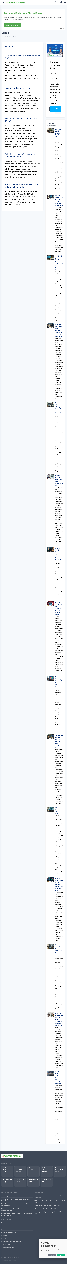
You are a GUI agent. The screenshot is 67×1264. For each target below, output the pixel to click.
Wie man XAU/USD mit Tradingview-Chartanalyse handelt (15, 1200)
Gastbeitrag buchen (8, 1247)
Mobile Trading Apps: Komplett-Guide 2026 (47, 1205)
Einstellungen (53, 1252)
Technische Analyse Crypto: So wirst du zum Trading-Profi (59, 741)
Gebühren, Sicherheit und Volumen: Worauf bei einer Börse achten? (59, 1078)
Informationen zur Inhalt (9, 1232)
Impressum (5, 1222)
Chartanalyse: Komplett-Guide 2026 (12, 1196)
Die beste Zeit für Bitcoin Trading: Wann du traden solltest (58, 135)
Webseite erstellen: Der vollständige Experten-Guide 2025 (49, 1201)
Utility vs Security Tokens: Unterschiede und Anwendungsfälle (14, 1209)
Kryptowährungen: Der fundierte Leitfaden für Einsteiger (47, 1196)
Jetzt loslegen (55, 109)
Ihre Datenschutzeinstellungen (11, 1241)
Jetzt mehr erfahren (12, 25)
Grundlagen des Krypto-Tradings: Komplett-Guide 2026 (49, 1212)
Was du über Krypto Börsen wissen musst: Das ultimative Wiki (59, 884)
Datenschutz (6, 1226)
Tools (4, 1238)
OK (60, 1255)
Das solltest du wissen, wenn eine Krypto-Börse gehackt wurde (15, 1204)
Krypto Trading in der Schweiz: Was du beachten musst (58, 608)
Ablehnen (51, 1255)
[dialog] (53, 1248)
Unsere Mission (7, 1229)
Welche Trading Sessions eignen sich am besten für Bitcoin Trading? (59, 554)
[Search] (55, 2)
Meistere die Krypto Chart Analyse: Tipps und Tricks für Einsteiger (58, 330)
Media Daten (6, 1244)
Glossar (4, 1235)
